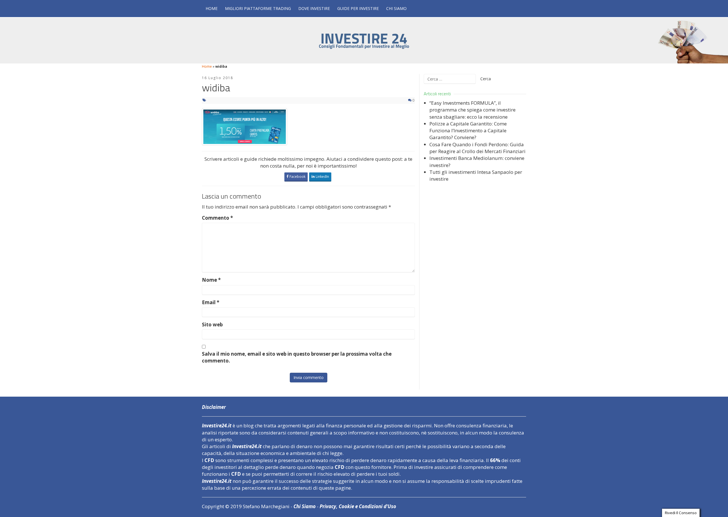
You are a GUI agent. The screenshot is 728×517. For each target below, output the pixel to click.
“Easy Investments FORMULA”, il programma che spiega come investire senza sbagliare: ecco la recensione (472, 110)
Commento (217, 218)
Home (212, 8)
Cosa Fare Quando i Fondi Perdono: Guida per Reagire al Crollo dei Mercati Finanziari (477, 148)
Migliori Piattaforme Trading (258, 8)
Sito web (212, 324)
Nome (211, 280)
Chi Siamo (396, 8)
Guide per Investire (358, 8)
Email (210, 302)
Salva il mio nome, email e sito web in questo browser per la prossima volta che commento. (297, 357)
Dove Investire (314, 8)
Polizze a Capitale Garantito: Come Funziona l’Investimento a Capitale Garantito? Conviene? (468, 130)
